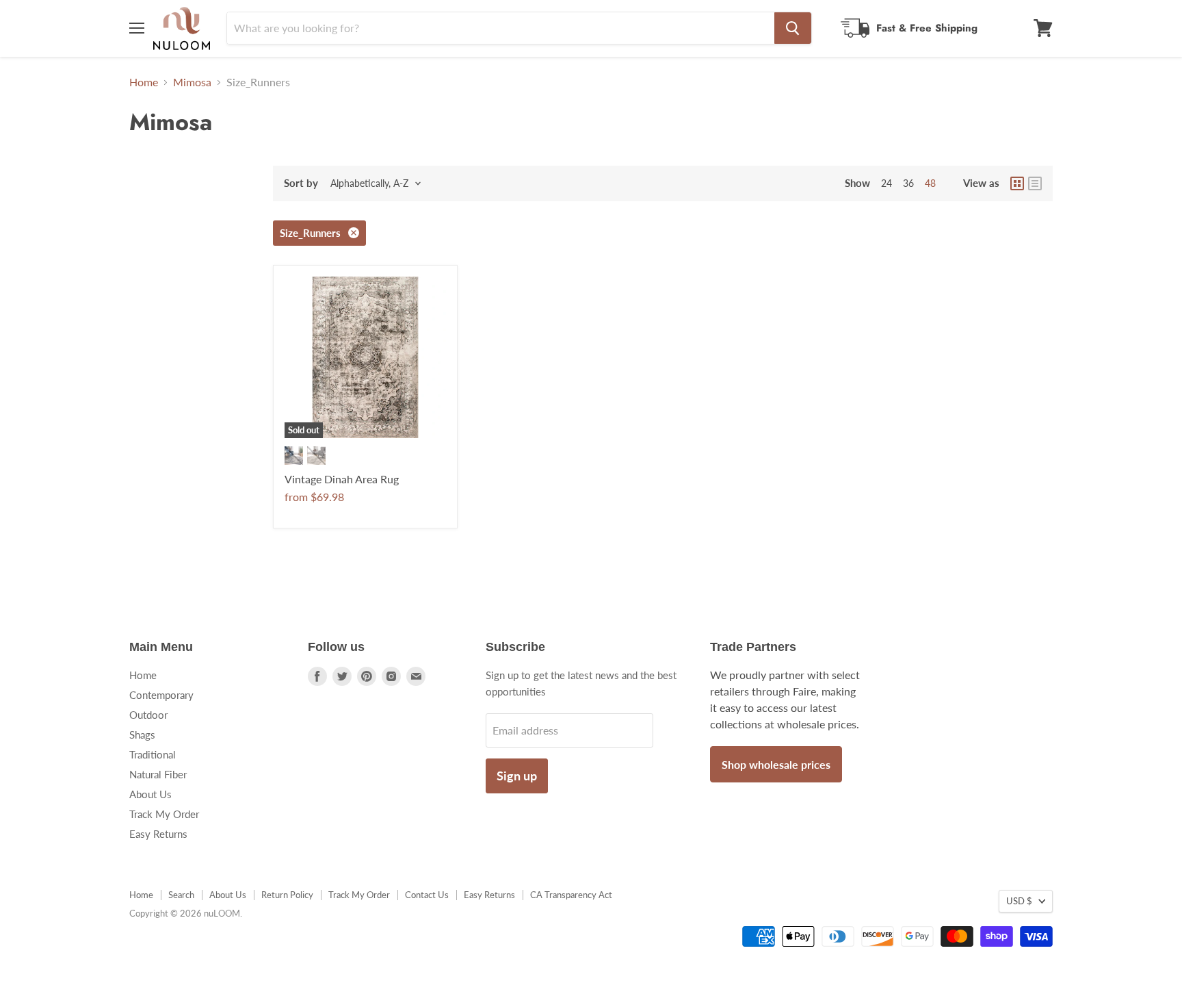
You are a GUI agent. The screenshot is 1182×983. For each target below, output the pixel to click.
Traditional (152, 754)
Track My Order (164, 814)
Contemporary (161, 695)
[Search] (792, 28)
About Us (150, 794)
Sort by (301, 183)
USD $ (1019, 900)
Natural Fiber (158, 774)
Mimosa (192, 82)
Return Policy (287, 894)
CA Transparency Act (571, 894)
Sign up (517, 775)
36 (908, 183)
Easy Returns (158, 834)
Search (181, 894)
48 (930, 183)
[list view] (1035, 183)
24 (886, 183)
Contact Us (427, 894)
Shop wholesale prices (776, 764)
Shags (142, 734)
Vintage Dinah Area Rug (342, 478)
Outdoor (148, 714)
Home (143, 82)
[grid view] (1017, 183)
